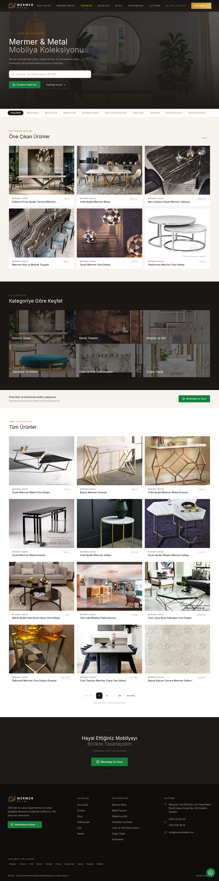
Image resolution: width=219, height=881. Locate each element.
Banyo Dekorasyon (174, 113)
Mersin (100, 864)
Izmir (31, 864)
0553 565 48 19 (177, 825)
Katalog (104, 5)
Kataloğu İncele (54, 84)
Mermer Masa (66, 5)
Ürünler (86, 5)
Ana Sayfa (44, 5)
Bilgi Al (67, 151)
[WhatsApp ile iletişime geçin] (210, 872)
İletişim (155, 5)
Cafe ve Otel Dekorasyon (116, 113)
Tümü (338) (15, 113)
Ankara (23, 864)
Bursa (39, 864)
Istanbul (12, 864)
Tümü (204, 138)
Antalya (48, 864)
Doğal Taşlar (138, 113)
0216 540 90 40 (177, 819)
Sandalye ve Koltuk (90, 113)
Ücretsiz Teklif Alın (27, 84)
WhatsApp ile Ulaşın (25, 824)
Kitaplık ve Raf (69, 113)
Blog (119, 5)
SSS (79, 827)
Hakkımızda (136, 5)
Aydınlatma (155, 113)
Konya (58, 864)
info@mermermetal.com (181, 832)
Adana (80, 864)
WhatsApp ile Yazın (196, 398)
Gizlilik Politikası (203, 875)
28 (119, 695)
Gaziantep (69, 864)
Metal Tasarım (51, 113)
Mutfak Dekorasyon (197, 113)
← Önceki (87, 695)
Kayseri (90, 864)
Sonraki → (132, 695)
